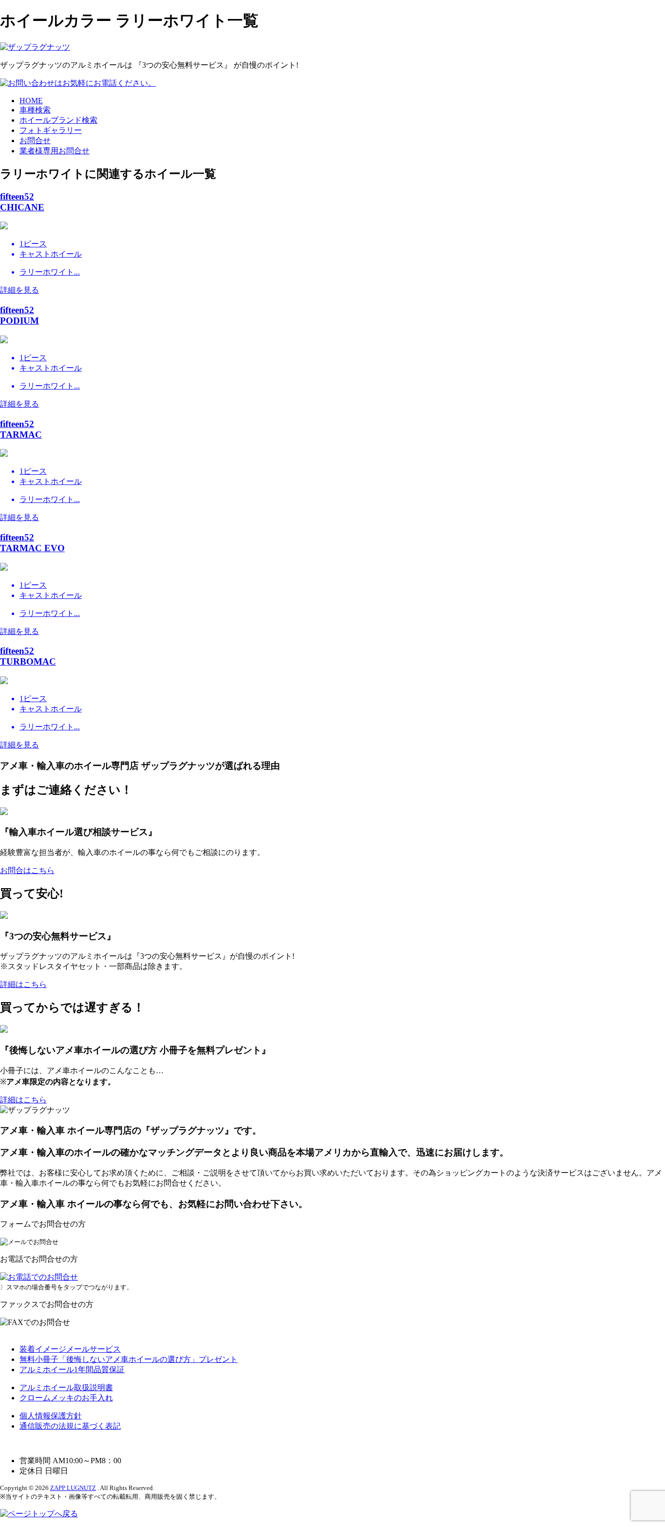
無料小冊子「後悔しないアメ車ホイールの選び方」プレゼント (128, 1359)
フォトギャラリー (50, 130)
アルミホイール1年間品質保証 (72, 1369)
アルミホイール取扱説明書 (66, 1387)
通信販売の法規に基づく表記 (70, 1426)
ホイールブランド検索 (58, 120)
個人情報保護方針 (50, 1416)
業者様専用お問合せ (54, 151)
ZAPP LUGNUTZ (73, 1487)
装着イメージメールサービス (70, 1349)
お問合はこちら (27, 870)
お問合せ (35, 140)
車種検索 (35, 110)
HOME (31, 100)
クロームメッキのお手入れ (66, 1398)
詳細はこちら (23, 984)
